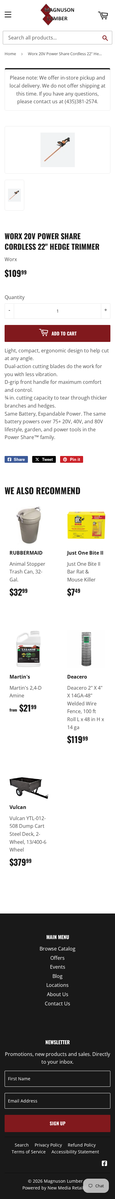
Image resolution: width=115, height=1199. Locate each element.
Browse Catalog (57, 948)
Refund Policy (82, 1145)
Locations (57, 985)
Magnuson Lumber (63, 1181)
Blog (57, 976)
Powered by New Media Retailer (55, 1188)
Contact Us (57, 1003)
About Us (57, 994)
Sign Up (58, 1123)
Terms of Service (29, 1152)
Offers (57, 958)
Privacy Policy (48, 1145)
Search (22, 1145)
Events (57, 966)
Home (10, 53)
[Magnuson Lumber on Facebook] (104, 1163)
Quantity (15, 297)
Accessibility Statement (75, 1152)
